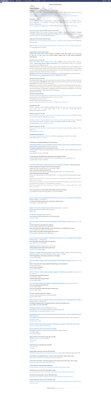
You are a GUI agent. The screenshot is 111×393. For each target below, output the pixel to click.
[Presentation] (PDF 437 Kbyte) (35, 320)
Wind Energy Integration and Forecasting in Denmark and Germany (42, 362)
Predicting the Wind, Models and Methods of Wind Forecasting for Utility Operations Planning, (48, 128)
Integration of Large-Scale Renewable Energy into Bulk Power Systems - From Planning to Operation (48, 40)
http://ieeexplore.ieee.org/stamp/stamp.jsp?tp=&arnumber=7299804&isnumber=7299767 (49, 75)
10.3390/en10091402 (37, 24)
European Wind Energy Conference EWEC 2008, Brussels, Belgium (43, 328)
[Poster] (31, 332)
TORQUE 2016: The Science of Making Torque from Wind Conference (44, 208)
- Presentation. (32, 348)
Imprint (56, 388)
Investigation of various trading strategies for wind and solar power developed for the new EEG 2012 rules (49, 102)
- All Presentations (33, 340)
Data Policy (62, 388)
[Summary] (45, 226)
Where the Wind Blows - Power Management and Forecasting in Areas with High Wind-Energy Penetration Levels (51, 115)
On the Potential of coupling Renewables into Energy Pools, (41, 136)
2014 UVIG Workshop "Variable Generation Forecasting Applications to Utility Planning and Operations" (51, 260)
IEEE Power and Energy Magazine (37, 30)
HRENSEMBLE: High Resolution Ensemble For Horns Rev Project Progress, (44, 352)
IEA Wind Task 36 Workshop (35, 214)
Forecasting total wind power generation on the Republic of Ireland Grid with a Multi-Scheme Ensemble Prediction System (52, 371)
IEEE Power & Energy (36, 91)
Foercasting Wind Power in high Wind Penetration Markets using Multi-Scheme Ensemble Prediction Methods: (50, 367)
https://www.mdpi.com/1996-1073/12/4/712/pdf (68, 15)
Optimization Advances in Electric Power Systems (44, 123)
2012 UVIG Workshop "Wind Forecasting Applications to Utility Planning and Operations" (47, 283)
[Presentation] (40, 153)
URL (55, 35)
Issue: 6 (50, 30)
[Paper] (31, 153)
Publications (32, 176)
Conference (53, 311)
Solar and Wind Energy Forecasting (50, 10)
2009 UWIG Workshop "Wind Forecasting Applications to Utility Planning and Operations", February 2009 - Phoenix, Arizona (54, 324)
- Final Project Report (33, 346)
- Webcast (31, 341)
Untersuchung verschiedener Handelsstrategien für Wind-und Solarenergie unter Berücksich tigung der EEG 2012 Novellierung (53, 95)
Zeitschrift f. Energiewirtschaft (40, 98)
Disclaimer (59, 388)
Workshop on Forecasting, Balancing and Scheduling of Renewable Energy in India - (47, 252)
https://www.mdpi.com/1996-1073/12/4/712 (46, 15)
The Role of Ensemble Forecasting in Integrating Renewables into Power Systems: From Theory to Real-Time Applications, (57, 45)
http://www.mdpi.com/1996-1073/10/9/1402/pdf (68, 25)
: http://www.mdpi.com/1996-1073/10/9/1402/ (45, 25)
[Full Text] (31, 333)
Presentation (38, 180)
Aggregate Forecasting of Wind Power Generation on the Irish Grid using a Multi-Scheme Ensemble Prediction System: (51, 376)
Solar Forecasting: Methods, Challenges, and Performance (45, 63)
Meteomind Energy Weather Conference (37, 246)
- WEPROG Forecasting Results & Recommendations (39, 338)
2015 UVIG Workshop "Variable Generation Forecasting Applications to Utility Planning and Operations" (51, 221)
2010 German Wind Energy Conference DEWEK (39, 307)
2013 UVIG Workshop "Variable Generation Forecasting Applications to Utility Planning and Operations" (51, 272)
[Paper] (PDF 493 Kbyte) (34, 319)
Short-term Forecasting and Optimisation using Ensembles (40, 325)
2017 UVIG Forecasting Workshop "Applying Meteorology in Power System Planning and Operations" (50, 164)
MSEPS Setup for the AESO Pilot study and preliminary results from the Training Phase (46, 357)
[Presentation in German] (34, 249)
